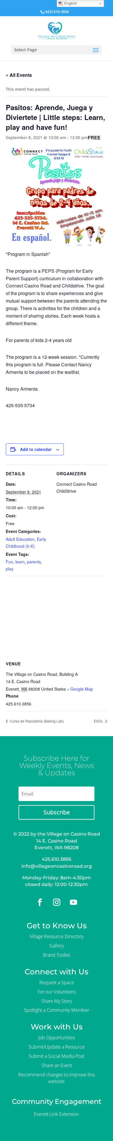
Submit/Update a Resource (57, 1047)
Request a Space (56, 982)
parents (34, 562)
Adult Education (20, 539)
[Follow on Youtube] (73, 902)
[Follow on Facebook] (39, 902)
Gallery (56, 945)
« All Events (19, 75)
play (9, 569)
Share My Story (56, 1001)
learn (20, 562)
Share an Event (56, 1065)
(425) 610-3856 (56, 11)
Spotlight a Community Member (56, 1010)
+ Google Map (80, 689)
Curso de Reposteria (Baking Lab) (36, 720)
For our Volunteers (57, 992)
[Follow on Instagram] (56, 902)
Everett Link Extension (56, 1114)
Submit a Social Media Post (56, 1056)
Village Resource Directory (56, 936)
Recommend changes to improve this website (56, 1078)
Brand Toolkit (56, 955)
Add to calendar (36, 449)
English (70, 3)
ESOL (99, 720)
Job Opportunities (56, 1037)
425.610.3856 (56, 859)
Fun (9, 562)
